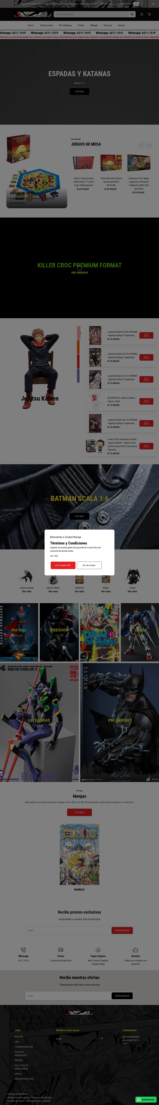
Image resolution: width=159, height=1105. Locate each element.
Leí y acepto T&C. (63, 565)
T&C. (56, 556)
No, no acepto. (89, 565)
